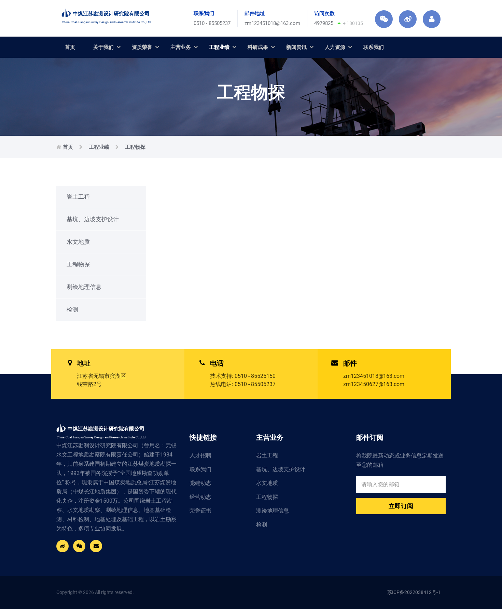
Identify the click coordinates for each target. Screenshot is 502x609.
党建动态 (200, 483)
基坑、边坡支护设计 (93, 219)
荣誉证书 (200, 510)
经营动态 (200, 497)
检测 (72, 309)
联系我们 (373, 47)
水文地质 (78, 241)
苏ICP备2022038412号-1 (414, 592)
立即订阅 (401, 505)
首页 (70, 47)
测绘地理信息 (84, 286)
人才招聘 (200, 455)
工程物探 (135, 147)
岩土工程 (78, 196)
